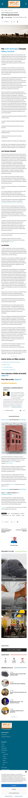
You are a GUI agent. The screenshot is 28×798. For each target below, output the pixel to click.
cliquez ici (4, 376)
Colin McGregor (8, 17)
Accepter (14, 785)
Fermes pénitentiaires (15, 513)
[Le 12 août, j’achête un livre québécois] (5, 711)
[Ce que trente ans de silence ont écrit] (14, 624)
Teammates (9, 494)
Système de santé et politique (14, 608)
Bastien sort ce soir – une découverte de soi (16, 702)
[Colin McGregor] (2, 17)
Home (2, 10)
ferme (8, 513)
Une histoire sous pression (9, 369)
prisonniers (18, 515)
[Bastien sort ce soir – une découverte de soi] (5, 701)
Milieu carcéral (14, 12)
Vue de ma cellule (5, 419)
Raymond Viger (12, 461)
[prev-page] (2, 640)
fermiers (22, 513)
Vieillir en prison (6, 364)
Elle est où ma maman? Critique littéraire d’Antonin (6, 530)
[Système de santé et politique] (14, 596)
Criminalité (10, 10)
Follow (14, 658)
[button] (26, 771)
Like (5, 658)
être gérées (11, 241)
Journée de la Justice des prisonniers (11, 362)
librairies (6, 486)
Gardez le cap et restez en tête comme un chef (14, 579)
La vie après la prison (8, 367)
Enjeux (6, 10)
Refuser (14, 789)
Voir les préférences (14, 793)
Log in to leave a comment (14, 649)
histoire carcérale (5, 515)
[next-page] (4, 640)
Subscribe (22, 658)
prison (13, 515)
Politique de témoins (9, 796)
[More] (17, 21)
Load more (13, 716)
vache (23, 515)
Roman (5, 492)
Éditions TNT (12, 484)
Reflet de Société (9, 463)
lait (10, 515)
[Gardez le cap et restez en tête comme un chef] (14, 567)
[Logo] (14, 4)
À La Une (14, 576)
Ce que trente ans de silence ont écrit (14, 636)
